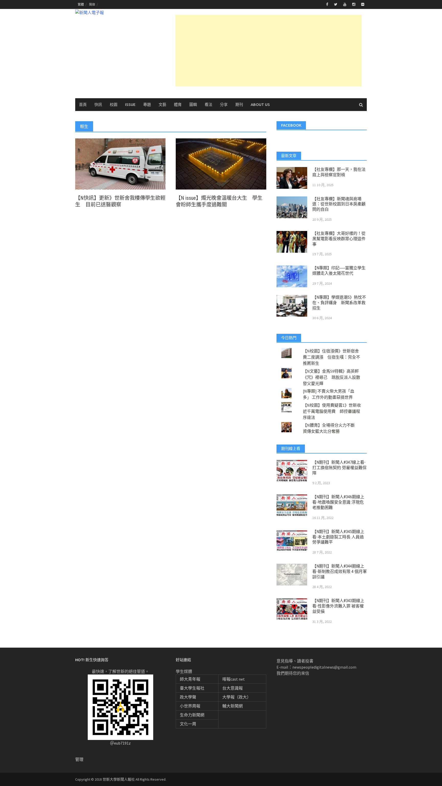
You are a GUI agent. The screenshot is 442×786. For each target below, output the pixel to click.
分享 (224, 104)
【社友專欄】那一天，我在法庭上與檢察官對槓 (339, 172)
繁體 (81, 4)
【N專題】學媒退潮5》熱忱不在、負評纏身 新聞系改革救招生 (339, 303)
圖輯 (193, 104)
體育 (178, 104)
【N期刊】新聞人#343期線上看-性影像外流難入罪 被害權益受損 (338, 606)
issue (130, 104)
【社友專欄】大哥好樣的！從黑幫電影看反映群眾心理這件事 (339, 239)
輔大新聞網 (232, 705)
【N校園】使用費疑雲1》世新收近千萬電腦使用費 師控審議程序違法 (332, 411)
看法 (208, 104)
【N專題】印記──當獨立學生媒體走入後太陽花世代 (339, 270)
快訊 (98, 104)
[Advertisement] (268, 50)
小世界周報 (190, 705)
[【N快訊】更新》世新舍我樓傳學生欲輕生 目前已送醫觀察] (120, 163)
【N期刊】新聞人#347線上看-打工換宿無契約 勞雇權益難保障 (339, 467)
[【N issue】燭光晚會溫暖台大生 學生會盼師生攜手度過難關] (221, 163)
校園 (113, 104)
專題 (147, 104)
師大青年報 (190, 679)
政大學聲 (188, 697)
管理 (79, 759)
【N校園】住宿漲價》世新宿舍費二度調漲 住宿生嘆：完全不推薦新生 (331, 357)
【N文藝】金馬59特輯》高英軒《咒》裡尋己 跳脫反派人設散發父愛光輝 (331, 377)
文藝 (162, 104)
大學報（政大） (236, 697)
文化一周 (188, 723)
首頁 (83, 104)
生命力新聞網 (192, 714)
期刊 (239, 104)
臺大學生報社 (192, 688)
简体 (92, 4)
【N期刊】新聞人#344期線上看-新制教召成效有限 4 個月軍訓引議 (339, 571)
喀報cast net (233, 679)
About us (260, 104)
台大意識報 (232, 688)
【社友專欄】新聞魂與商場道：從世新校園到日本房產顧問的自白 (339, 204)
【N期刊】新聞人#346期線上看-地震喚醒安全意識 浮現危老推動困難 (338, 502)
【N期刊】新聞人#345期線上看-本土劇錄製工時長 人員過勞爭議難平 (338, 537)
